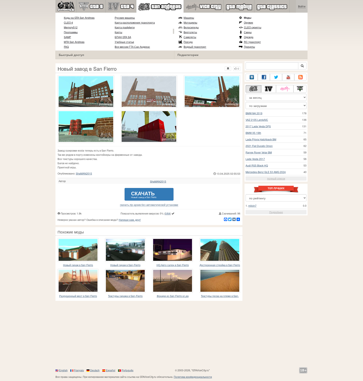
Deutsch (95, 370)
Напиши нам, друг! (130, 219)
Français (79, 370)
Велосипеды (191, 27)
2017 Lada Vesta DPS (258, 126)
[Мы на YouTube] (288, 77)
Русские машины (125, 17)
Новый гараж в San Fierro (78, 265)
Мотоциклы (190, 22)
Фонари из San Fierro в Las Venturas (173, 296)
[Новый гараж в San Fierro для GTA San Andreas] (78, 250)
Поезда (188, 42)
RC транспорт (252, 42)
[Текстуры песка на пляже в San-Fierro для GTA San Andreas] (219, 281)
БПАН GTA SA (123, 37)
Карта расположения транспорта (135, 22)
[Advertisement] (181, 334)
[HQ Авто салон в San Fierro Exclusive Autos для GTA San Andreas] (172, 250)
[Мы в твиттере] (276, 77)
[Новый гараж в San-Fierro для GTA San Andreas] (125, 250)
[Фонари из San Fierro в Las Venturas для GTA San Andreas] (172, 281)
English (63, 370)
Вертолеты (190, 32)
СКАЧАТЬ (144, 194)
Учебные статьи (124, 42)
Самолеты (190, 37)
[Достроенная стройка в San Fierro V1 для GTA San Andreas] (219, 250)
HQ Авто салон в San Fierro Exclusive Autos (173, 265)
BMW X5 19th (253, 133)
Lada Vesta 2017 (255, 159)
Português (127, 370)
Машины (189, 17)
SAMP (67, 37)
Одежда (248, 37)
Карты (118, 32)
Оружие (248, 22)
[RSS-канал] (300, 77)
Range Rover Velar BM (259, 152)
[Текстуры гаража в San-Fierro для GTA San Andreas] (125, 281)
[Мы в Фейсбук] (264, 77)
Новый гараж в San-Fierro (125, 265)
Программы (71, 32)
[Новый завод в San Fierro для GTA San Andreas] (86, 91)
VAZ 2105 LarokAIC (257, 119)
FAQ (66, 46)
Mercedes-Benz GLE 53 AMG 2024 (266, 172)
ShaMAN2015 (84, 173)
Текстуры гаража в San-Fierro (125, 296)
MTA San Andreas (74, 42)
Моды (247, 18)
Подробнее (276, 212)
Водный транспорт (195, 46)
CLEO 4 (68, 22)
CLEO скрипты (252, 27)
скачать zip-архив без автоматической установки (149, 204)
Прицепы (249, 46)
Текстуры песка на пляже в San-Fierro (220, 296)
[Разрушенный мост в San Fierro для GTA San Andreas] (78, 281)
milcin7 (252, 205)
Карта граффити (125, 27)
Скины (248, 32)
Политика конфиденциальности (193, 376)
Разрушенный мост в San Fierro (78, 296)
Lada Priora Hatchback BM (261, 139)
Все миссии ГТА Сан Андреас (132, 46)
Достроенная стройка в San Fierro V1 (220, 265)
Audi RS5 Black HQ (257, 165)
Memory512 (71, 27)
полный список (276, 178)
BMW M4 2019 (254, 113)
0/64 (167, 213)
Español (110, 370)
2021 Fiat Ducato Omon (259, 146)
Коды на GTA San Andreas (79, 17)
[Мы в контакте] (252, 77)
